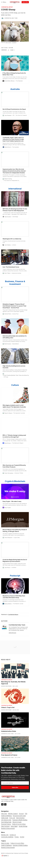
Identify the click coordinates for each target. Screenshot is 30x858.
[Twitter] (2, 804)
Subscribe (25, 2)
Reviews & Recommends (8, 847)
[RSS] (5, 804)
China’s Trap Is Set (7, 707)
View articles (12, 632)
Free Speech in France (9, 755)
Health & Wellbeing (6, 845)
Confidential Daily (9, 853)
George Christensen (6, 686)
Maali (26, 853)
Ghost (22, 853)
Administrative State (8, 731)
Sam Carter (8, 42)
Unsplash (14, 42)
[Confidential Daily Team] (2, 18)
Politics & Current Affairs (17, 843)
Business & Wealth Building (20, 845)
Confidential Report (7, 7)
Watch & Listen (5, 843)
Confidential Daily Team (10, 18)
